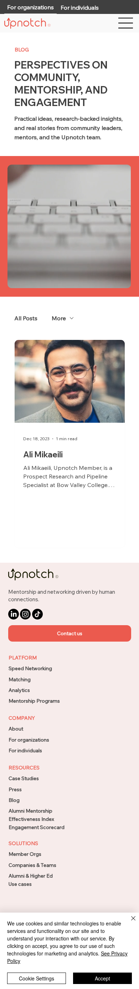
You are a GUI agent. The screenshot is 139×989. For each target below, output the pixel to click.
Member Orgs (25, 854)
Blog (14, 800)
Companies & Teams (32, 865)
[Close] (129, 922)
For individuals (25, 750)
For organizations (29, 740)
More (59, 318)
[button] (69, 633)
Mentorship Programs (34, 701)
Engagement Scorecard (37, 827)
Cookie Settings (36, 978)
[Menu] (126, 23)
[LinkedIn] (13, 614)
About (16, 729)
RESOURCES (24, 767)
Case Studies (24, 778)
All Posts (25, 318)
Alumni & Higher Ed (31, 876)
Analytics (19, 690)
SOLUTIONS (23, 843)
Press (15, 789)
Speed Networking (30, 668)
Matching (20, 679)
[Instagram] (25, 614)
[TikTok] (37, 614)
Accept (102, 978)
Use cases (20, 884)
